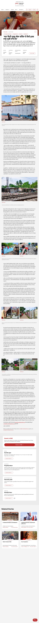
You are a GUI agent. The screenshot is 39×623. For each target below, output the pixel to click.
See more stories (8, 458)
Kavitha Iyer (4, 53)
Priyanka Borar (10, 53)
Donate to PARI (18, 444)
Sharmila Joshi (17, 53)
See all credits (32, 53)
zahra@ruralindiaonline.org (20, 422)
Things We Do (15, 34)
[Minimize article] (35, 32)
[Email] (14, 498)
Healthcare (25, 34)
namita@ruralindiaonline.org (8, 423)
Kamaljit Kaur (24, 53)
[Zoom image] (37, 13)
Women (21, 34)
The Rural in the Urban (7, 34)
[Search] (26, 9)
